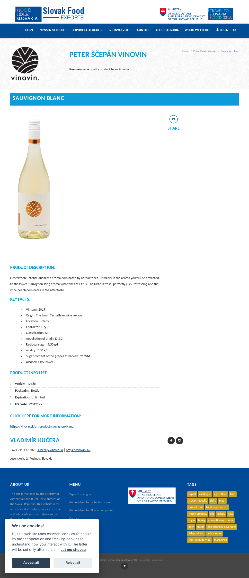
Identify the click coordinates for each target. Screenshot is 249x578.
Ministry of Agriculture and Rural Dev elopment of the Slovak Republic (35, 499)
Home (29, 30)
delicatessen (214, 533)
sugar (191, 520)
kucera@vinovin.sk (50, 450)
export (192, 494)
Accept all (31, 562)
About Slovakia (167, 30)
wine (230, 520)
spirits (200, 527)
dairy (213, 500)
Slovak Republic (197, 500)
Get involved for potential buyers (90, 502)
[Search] (233, 31)
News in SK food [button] (52, 30)
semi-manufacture (199, 540)
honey (201, 520)
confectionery (216, 520)
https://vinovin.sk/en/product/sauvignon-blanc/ (42, 427)
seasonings (220, 540)
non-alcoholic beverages (221, 527)
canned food (195, 507)
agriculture (220, 494)
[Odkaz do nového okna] (220, 14)
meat (222, 500)
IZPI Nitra (136, 560)
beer (191, 527)
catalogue (205, 494)
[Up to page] (124, 566)
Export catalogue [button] (86, 30)
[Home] (50, 14)
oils (212, 513)
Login (223, 30)
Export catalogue (80, 494)
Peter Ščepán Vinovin (204, 51)
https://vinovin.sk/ (78, 450)
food (232, 494)
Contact (143, 30)
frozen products (197, 513)
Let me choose (73, 549)
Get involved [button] (119, 30)
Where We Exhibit (197, 30)
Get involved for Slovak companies (91, 510)
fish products (196, 533)
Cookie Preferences (153, 560)
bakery (221, 513)
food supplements (217, 507)
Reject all (73, 562)
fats (230, 513)
